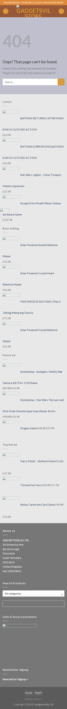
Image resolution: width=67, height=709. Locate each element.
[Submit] (61, 82)
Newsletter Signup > (16, 679)
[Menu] (5, 11)
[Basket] (61, 11)
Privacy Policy (33, 699)
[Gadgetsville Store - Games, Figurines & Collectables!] (33, 11)
